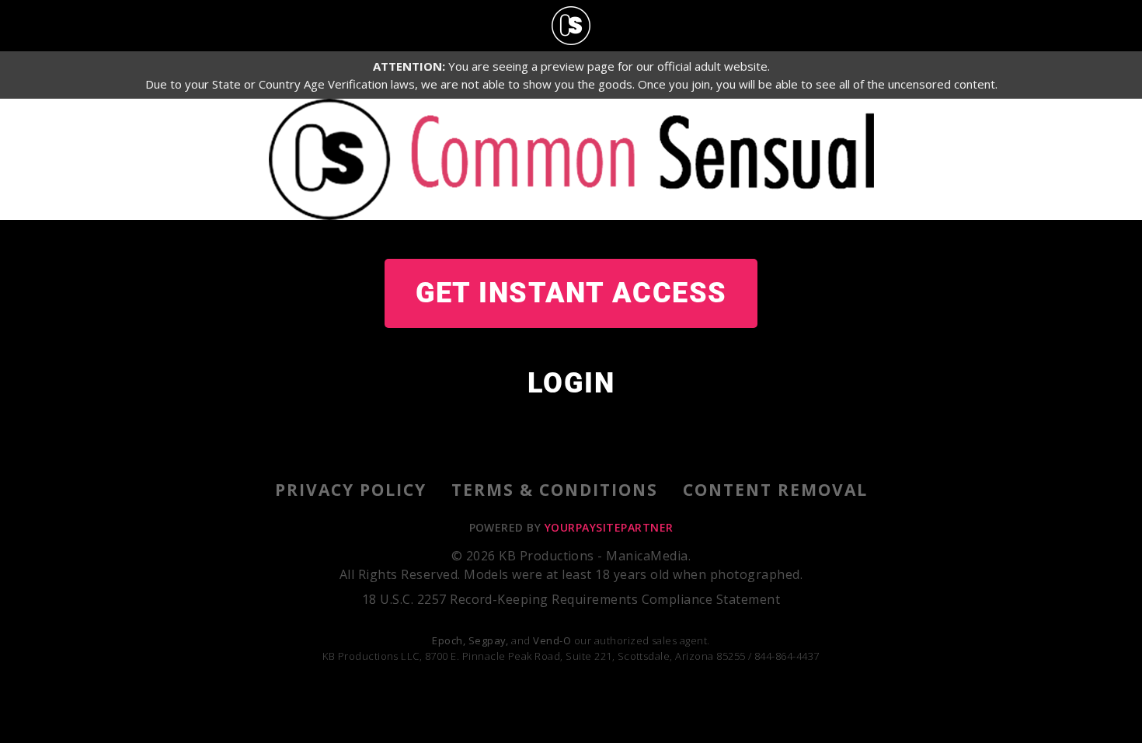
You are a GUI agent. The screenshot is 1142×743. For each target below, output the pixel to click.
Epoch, (448, 640)
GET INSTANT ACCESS (571, 293)
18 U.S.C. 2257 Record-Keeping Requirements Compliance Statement (571, 599)
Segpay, (488, 640)
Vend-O (552, 640)
